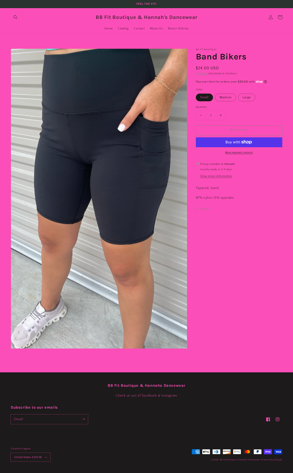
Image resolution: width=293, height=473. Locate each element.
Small (204, 97)
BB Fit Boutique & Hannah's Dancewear (240, 460)
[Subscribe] (83, 419)
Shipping (201, 73)
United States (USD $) (28, 457)
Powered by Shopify (271, 460)
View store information (216, 176)
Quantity (201, 106)
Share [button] (205, 209)
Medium (226, 97)
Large (247, 97)
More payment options (239, 152)
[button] (15, 17)
